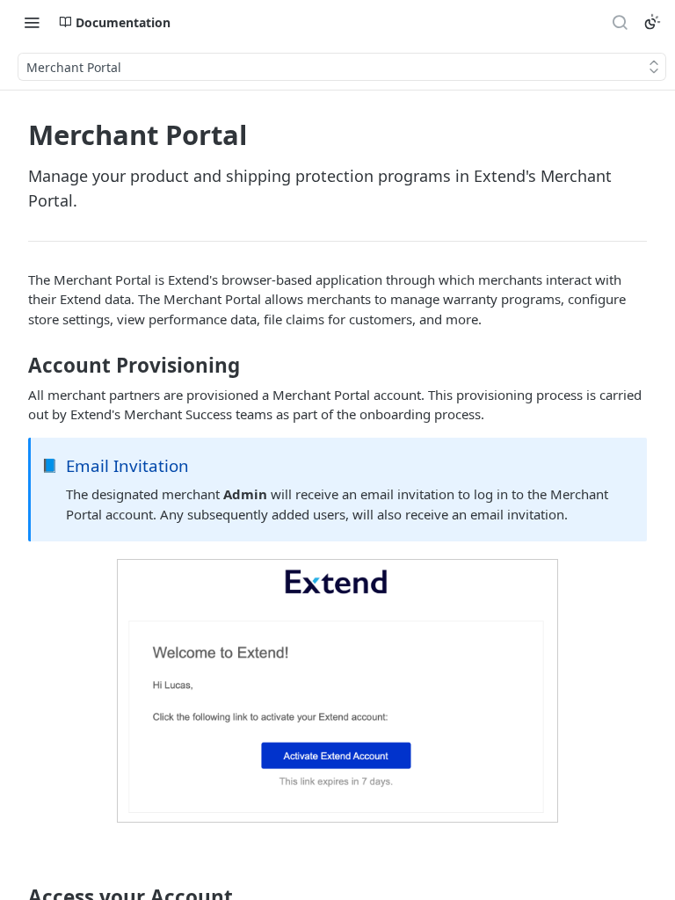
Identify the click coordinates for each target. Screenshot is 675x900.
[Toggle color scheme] (652, 22)
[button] (337, 691)
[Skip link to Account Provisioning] (16, 365)
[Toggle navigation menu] (32, 22)
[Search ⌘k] (620, 22)
